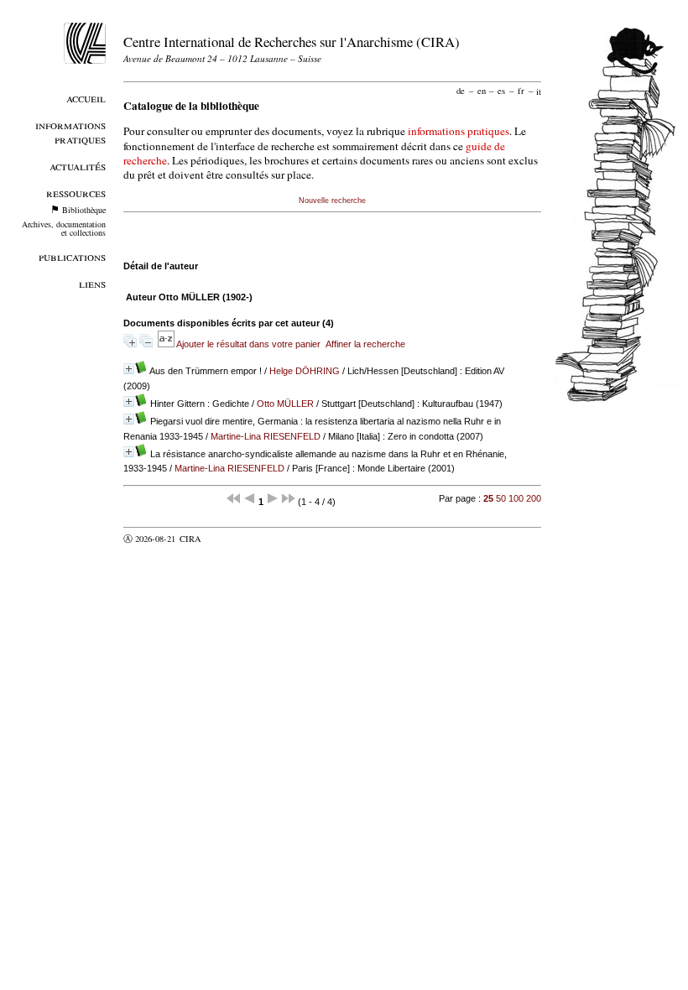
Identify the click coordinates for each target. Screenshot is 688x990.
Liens (92, 283)
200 (533, 498)
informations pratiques (458, 130)
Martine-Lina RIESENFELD (266, 436)
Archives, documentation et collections (64, 228)
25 (488, 498)
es (501, 90)
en (481, 90)
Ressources (76, 193)
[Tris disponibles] (167, 344)
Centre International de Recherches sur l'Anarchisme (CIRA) (291, 41)
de (460, 90)
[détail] (128, 368)
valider (223, 538)
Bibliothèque (84, 210)
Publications (72, 256)
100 (516, 498)
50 (501, 498)
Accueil (86, 98)
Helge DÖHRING (304, 371)
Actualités (78, 166)
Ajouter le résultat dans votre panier (248, 344)
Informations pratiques (70, 132)
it (538, 90)
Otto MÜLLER (285, 404)
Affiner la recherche (365, 344)
